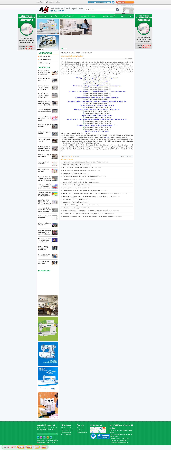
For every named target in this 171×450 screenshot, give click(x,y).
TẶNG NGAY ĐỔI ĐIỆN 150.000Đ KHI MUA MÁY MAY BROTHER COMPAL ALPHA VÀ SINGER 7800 (44, 186)
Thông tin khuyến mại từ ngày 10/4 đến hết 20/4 (44, 110)
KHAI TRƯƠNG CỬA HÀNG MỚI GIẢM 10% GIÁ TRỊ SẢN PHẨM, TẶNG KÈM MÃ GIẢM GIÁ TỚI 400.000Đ (44, 148)
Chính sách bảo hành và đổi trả (67, 430)
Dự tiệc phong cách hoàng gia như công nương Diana (43, 248)
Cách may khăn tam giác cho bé (43, 162)
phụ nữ (107, 137)
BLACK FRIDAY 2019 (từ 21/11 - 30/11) (44, 79)
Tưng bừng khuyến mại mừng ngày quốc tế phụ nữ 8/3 (44, 118)
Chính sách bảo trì (66, 432)
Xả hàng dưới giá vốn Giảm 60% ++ (44, 140)
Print (130, 156)
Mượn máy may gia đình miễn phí (44, 132)
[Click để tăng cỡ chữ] (130, 59)
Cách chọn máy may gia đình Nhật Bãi (44, 155)
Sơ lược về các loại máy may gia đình (44, 216)
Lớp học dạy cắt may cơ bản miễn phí (44, 224)
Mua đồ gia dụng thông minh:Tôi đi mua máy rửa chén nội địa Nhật (44, 103)
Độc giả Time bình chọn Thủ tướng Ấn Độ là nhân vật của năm (44, 240)
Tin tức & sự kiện (87, 52)
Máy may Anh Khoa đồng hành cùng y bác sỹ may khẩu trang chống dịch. (44, 72)
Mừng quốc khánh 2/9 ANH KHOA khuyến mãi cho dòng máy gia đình (44, 178)
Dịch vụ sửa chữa (66, 434)
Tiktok (37, 447)
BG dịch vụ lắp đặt (82, 432)
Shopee (44, 447)
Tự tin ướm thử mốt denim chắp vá (43, 262)
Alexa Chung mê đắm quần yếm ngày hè (44, 255)
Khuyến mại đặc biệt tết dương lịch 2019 (44, 125)
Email (123, 156)
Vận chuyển (81, 427)
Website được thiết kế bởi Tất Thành (47, 442)
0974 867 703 (12, 447)
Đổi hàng (80, 430)
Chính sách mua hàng (67, 427)
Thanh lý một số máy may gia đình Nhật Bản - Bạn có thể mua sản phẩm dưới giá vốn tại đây (44, 209)
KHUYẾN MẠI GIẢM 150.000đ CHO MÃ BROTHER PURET (43, 87)
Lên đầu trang (76, 156)
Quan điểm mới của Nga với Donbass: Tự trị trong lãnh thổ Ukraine (45, 232)
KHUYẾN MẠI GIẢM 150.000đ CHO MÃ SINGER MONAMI (43, 95)
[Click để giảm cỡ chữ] (132, 59)
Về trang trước (66, 156)
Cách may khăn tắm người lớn (43, 170)
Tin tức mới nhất (44, 68)
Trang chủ (70, 52)
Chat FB (29, 447)
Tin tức (78, 52)
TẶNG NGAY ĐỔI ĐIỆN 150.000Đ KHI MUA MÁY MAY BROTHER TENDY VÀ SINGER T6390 (44, 194)
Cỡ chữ (127, 58)
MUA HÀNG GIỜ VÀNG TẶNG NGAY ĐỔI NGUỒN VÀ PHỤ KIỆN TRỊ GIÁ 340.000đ (44, 202)
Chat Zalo (21, 447)
